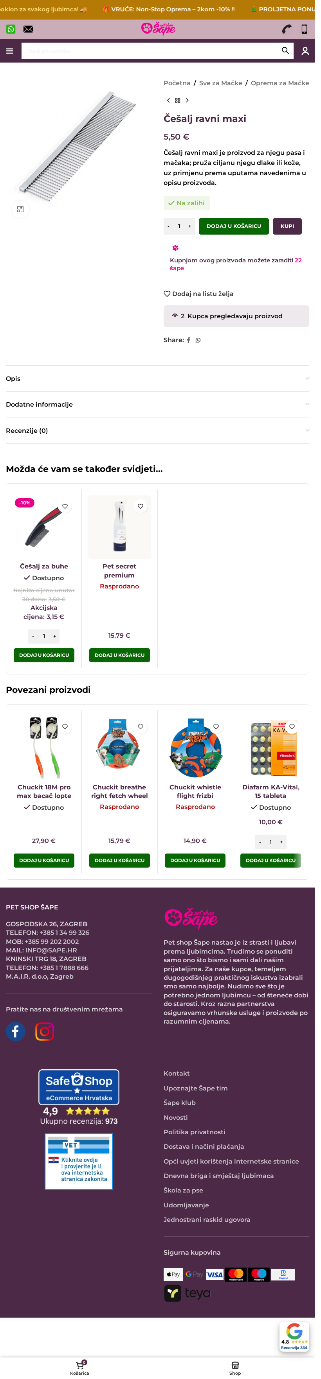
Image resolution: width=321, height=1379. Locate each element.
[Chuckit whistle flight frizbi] (195, 748)
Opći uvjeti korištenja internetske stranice (231, 1161)
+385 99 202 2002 (52, 941)
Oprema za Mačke (280, 83)
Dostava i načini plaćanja (204, 1146)
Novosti (176, 1117)
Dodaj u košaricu (234, 226)
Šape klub (180, 1102)
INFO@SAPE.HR (51, 950)
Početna (177, 83)
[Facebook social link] (188, 340)
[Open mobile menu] (10, 51)
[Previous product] (168, 101)
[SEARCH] (285, 51)
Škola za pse (183, 1190)
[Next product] (187, 101)
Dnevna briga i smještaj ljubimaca (219, 1176)
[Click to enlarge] (20, 209)
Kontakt (177, 1073)
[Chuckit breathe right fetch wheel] (119, 748)
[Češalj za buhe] (44, 527)
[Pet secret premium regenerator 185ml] (119, 527)
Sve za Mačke (220, 83)
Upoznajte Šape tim (196, 1088)
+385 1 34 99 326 (64, 932)
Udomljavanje (186, 1205)
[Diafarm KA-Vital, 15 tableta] (271, 748)
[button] (44, 655)
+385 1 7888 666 (64, 968)
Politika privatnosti (194, 1132)
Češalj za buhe (44, 566)
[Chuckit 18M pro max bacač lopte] (44, 748)
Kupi (287, 226)
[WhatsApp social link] (198, 340)
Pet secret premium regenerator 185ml (120, 575)
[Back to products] (177, 101)
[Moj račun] (305, 51)
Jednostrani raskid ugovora (207, 1219)
